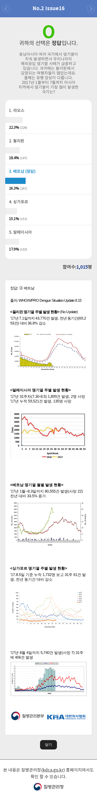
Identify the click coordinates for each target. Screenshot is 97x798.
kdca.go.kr (53, 770)
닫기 (48, 745)
